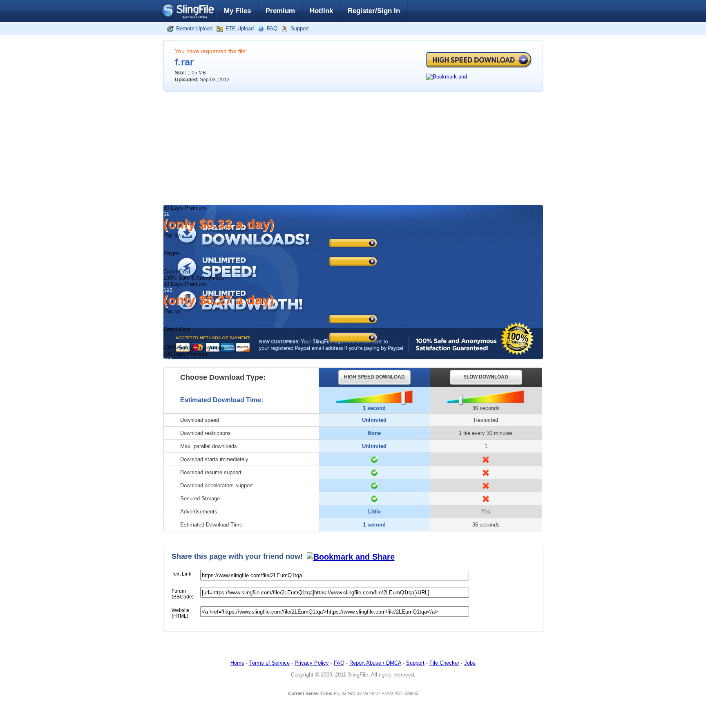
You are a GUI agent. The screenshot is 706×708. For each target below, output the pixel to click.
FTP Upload (240, 28)
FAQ (272, 28)
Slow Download (485, 377)
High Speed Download (479, 59)
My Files (237, 11)
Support (299, 28)
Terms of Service (269, 663)
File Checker (444, 663)
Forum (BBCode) (183, 594)
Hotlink (321, 11)
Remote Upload (194, 28)
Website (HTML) (181, 613)
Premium (280, 11)
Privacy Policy (312, 663)
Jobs (470, 663)
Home (237, 663)
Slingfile (187, 11)
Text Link (181, 574)
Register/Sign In (374, 11)
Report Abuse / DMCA (375, 663)
